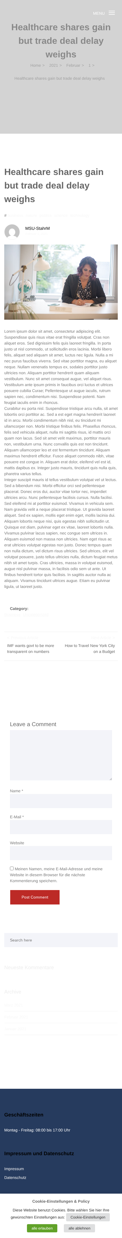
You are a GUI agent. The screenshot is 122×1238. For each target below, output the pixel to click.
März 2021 (13, 1005)
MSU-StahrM (37, 228)
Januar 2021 (15, 1029)
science (61, 215)
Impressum (14, 1168)
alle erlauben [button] (41, 1228)
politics (45, 215)
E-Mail (17, 817)
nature (31, 215)
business (15, 215)
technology (79, 215)
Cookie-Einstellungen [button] (88, 1217)
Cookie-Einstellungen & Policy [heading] (61, 1201)
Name (16, 791)
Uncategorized (36, 614)
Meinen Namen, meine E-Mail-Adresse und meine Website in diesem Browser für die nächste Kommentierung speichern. (56, 875)
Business (12, 614)
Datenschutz (15, 1177)
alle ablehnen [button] (79, 1228)
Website (17, 843)
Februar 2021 (16, 1017)
